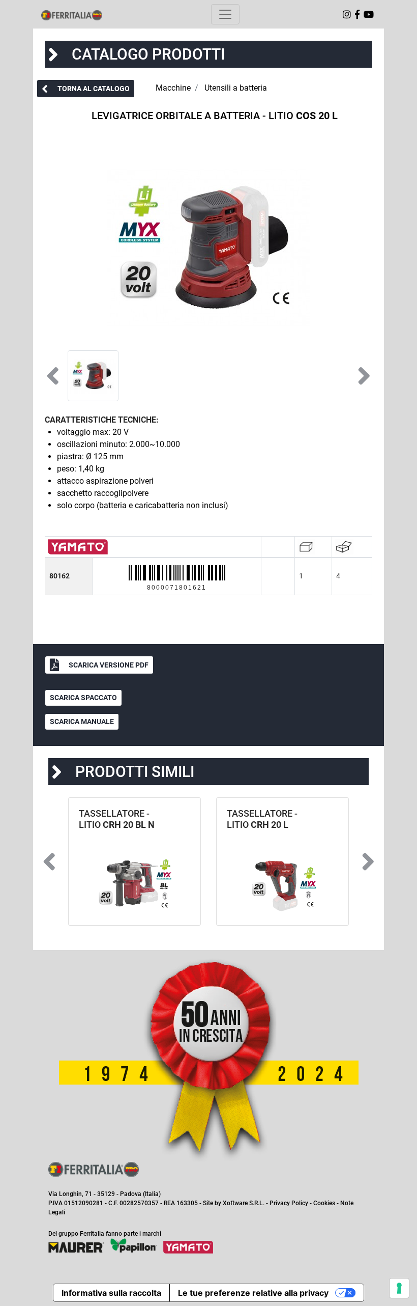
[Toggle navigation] (225, 14)
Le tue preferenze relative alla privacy (253, 1293)
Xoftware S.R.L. (243, 1203)
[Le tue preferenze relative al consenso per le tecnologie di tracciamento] (399, 1288)
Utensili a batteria (235, 88)
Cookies (324, 1203)
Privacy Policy (289, 1203)
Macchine (173, 88)
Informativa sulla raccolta (111, 1293)
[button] (85, 88)
